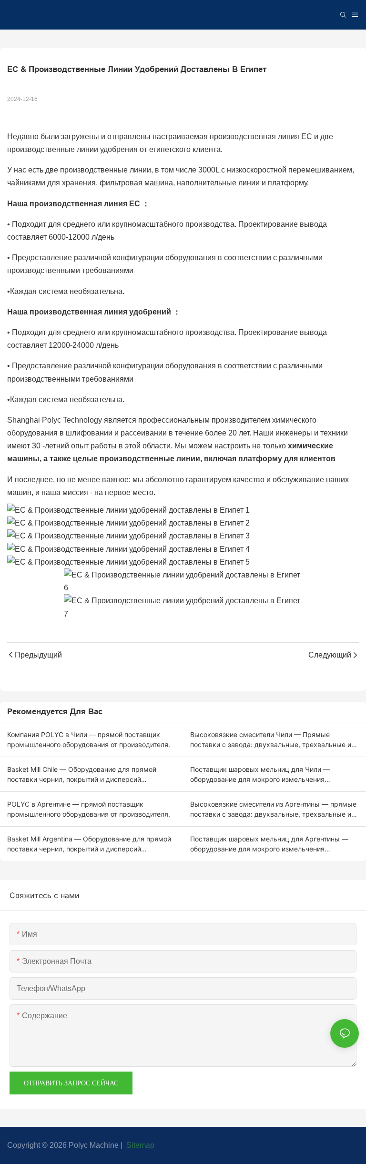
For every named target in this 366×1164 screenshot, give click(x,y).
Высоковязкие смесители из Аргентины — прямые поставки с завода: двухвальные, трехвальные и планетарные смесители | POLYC (273, 809)
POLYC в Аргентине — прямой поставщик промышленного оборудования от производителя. (88, 809)
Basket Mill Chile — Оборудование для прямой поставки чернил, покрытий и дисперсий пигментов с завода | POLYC (81, 774)
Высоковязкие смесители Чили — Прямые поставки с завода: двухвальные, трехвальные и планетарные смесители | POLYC (270, 739)
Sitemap (139, 1145)
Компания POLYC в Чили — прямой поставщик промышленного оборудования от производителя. (88, 739)
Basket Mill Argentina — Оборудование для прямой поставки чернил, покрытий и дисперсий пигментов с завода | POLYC (89, 844)
